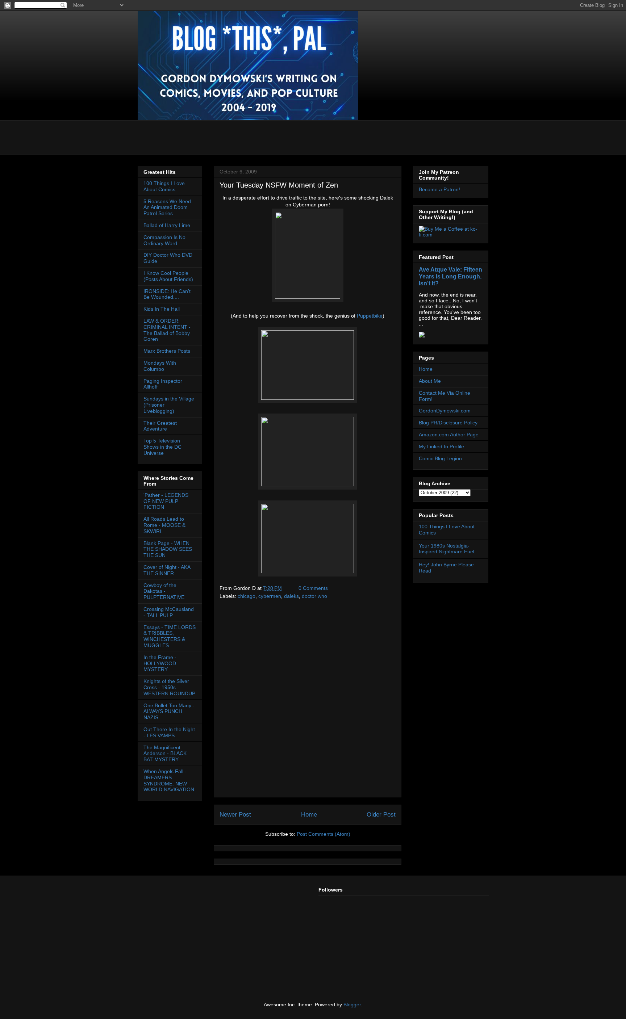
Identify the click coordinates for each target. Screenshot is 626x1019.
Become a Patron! (439, 189)
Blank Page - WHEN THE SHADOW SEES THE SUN (167, 549)
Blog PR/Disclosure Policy (448, 422)
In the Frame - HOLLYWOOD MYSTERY (159, 663)
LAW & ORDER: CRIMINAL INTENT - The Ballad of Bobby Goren (167, 330)
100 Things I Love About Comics (164, 186)
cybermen (269, 596)
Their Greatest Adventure (160, 426)
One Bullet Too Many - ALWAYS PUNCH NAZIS (169, 712)
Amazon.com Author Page (449, 434)
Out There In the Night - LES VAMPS (169, 732)
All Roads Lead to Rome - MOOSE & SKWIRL (164, 525)
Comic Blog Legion (440, 458)
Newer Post (235, 814)
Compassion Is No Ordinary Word (164, 240)
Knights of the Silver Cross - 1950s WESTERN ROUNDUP (169, 687)
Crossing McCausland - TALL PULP (168, 612)
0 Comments (313, 588)
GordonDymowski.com (445, 411)
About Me (430, 381)
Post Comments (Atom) (323, 834)
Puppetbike (370, 316)
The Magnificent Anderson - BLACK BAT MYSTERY (165, 754)
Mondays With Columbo (159, 366)
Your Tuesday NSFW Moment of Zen (279, 185)
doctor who (314, 596)
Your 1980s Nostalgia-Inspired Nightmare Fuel (446, 549)
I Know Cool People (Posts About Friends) (168, 276)
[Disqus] (308, 701)
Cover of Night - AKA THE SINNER (166, 570)
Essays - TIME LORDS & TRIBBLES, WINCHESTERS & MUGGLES (169, 636)
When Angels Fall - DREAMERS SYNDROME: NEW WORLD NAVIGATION (168, 780)
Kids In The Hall (161, 309)
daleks (291, 596)
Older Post (381, 814)
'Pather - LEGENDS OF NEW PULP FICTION (165, 501)
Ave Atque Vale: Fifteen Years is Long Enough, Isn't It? (450, 276)
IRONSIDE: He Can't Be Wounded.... (167, 294)
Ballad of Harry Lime (166, 225)
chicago (246, 596)
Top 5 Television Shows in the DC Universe (162, 447)
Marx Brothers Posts (166, 351)
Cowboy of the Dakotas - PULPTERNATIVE (163, 591)
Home (309, 814)
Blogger (352, 1004)
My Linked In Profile (441, 446)
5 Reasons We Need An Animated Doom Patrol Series (167, 207)
